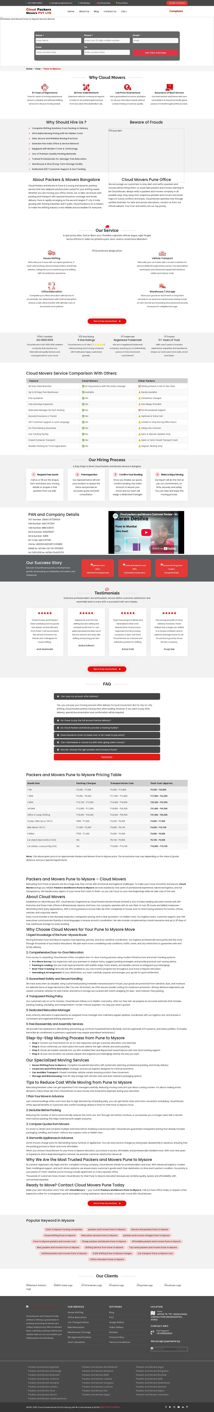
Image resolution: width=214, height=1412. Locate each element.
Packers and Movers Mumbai (151, 1386)
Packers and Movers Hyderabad (152, 1382)
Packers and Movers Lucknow (97, 1386)
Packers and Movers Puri (94, 1390)
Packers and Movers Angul (149, 1367)
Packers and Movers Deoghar (43, 1382)
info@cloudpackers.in (61, 3)
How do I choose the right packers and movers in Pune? (88, 749)
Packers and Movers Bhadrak (151, 1374)
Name (40, 35)
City (123, 11)
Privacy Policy (116, 1337)
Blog (96, 11)
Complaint (176, 11)
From (38, 47)
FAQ (111, 1317)
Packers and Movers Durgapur (98, 1382)
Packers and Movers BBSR (95, 1374)
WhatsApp (85, 3)
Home (71, 11)
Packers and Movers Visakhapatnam (47, 1398)
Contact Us (110, 11)
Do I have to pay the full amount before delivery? (85, 720)
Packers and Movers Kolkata (43, 1386)
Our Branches (103, 3)
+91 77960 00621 (34, 3)
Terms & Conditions (119, 1342)
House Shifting (51, 258)
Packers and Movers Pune (41, 1390)
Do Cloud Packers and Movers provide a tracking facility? (89, 727)
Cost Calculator (76, 1342)
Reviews (113, 1332)
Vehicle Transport (162, 258)
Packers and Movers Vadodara (152, 1394)
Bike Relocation (76, 1327)
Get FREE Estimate (155, 52)
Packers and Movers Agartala (43, 1367)
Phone (88, 35)
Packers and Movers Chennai (43, 1378)
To (85, 47)
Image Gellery (116, 1322)
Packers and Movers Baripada (44, 1374)
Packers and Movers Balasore (97, 1370)
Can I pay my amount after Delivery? (79, 696)
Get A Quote (178, 2)
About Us (84, 11)
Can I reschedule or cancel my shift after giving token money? (92, 742)
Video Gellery (116, 1327)
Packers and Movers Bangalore (152, 1370)
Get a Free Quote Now (105, 321)
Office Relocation (51, 291)
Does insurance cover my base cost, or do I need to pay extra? (92, 735)
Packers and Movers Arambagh (44, 1370)
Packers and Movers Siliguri (96, 1394)
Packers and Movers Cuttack (97, 1378)
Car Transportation (78, 1322)
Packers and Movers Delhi (149, 1378)
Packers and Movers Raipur (150, 1390)
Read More (107, 757)
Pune (38, 68)
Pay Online (122, 3)
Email (136, 35)
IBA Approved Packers (79, 1337)
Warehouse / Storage (162, 291)
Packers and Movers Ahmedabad (99, 1367)
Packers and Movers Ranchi (42, 1394)
